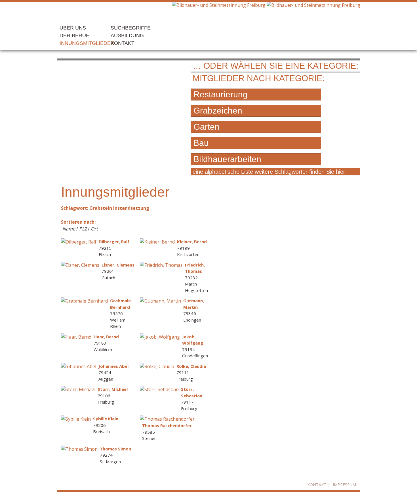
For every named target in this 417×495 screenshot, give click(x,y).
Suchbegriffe (131, 28)
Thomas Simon (115, 449)
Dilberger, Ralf (114, 241)
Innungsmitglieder (87, 43)
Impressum (344, 484)
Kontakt (122, 43)
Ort (94, 229)
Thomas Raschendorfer (167, 425)
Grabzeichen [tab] (217, 110)
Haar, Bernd (106, 336)
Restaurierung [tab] (220, 94)
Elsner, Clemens (118, 265)
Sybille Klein (105, 418)
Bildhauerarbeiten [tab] (227, 159)
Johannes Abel (113, 366)
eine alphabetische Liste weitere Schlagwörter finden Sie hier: (270, 172)
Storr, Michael (113, 389)
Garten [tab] (206, 126)
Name (68, 229)
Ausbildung (127, 35)
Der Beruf (74, 35)
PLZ (83, 229)
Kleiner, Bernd (192, 241)
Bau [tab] (201, 143)
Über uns (73, 28)
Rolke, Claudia (191, 366)
